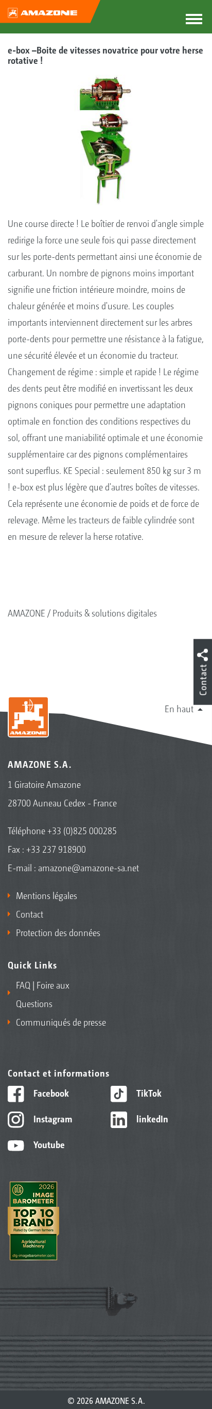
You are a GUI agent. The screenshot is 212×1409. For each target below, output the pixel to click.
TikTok (148, 1092)
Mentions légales (46, 895)
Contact (29, 913)
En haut (179, 708)
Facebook (50, 1092)
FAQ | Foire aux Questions (42, 994)
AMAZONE (26, 612)
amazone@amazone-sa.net (88, 867)
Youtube (48, 1144)
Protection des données (58, 932)
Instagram (51, 1118)
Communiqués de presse (61, 1021)
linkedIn (151, 1118)
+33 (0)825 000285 (82, 830)
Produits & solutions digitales (104, 612)
